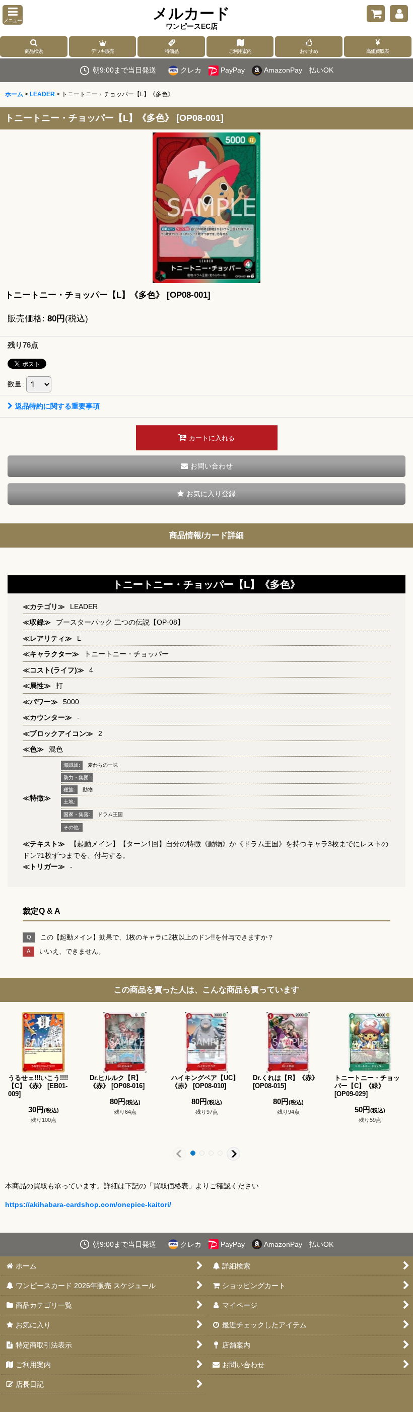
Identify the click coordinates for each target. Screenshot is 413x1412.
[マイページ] (399, 13)
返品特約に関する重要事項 (57, 406)
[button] (13, 15)
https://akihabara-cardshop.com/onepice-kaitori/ (88, 1204)
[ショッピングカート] (376, 13)
